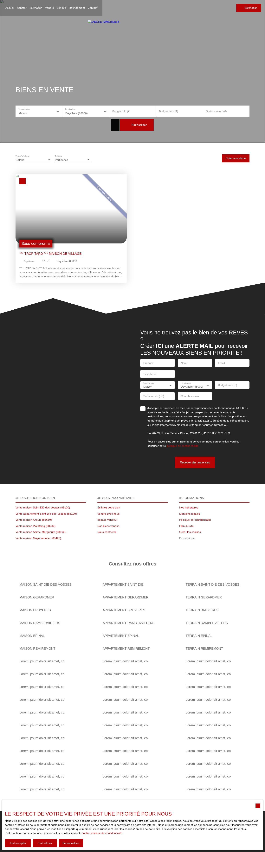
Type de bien (23, 109)
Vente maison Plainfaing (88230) (35, 525)
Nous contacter (106, 531)
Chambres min (190, 396)
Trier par (58, 156)
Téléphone (150, 374)
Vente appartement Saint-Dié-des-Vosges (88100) (46, 513)
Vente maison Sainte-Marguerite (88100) (41, 531)
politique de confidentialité (182, 445)
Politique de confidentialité (195, 519)
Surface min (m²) (216, 111)
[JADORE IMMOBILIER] (132, 45)
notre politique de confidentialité (102, 833)
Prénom (148, 363)
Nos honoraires (188, 507)
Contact (92, 7)
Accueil (9, 7)
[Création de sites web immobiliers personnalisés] (205, 538)
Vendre (49, 7)
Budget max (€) (168, 111)
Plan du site (186, 525)
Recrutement (77, 7)
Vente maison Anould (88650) (34, 519)
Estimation (35, 7)
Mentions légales (189, 513)
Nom (184, 363)
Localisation (70, 109)
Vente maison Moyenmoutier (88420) (38, 538)
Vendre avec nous (108, 513)
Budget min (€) (121, 111)
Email (221, 363)
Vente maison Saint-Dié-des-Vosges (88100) (43, 507)
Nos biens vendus (108, 525)
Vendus (61, 7)
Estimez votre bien (108, 507)
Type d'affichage (23, 156)
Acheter (22, 7)
